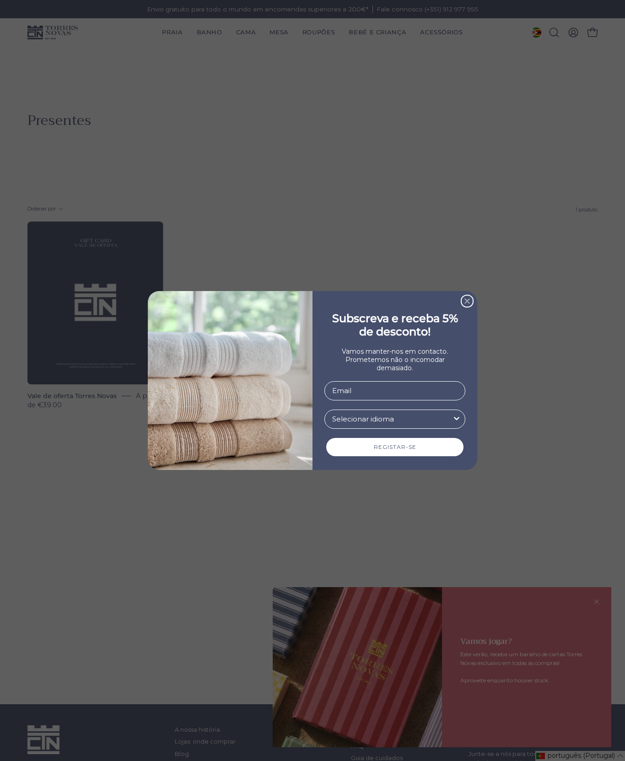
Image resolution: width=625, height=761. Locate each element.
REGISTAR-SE (395, 446)
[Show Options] (456, 419)
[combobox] (392, 419)
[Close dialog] (467, 301)
